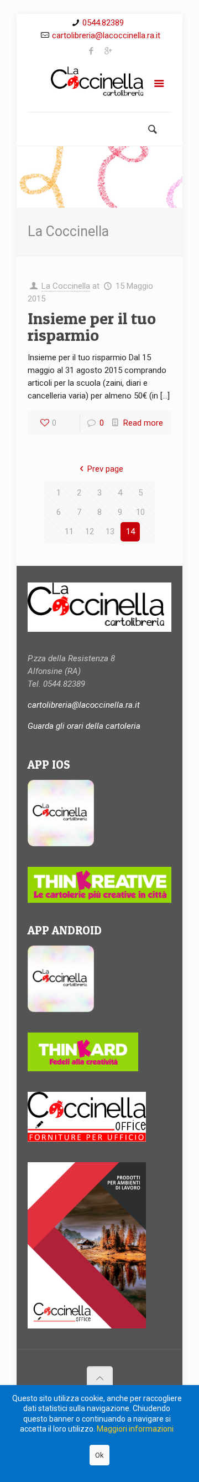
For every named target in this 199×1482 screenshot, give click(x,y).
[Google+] (108, 51)
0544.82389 (103, 23)
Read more (143, 423)
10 (140, 512)
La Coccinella (65, 286)
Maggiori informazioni (135, 1428)
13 (110, 531)
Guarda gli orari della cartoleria (84, 726)
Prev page (105, 469)
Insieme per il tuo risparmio (92, 326)
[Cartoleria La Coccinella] (99, 85)
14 (130, 531)
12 (89, 531)
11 (69, 531)
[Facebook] (91, 51)
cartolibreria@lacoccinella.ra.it (106, 35)
